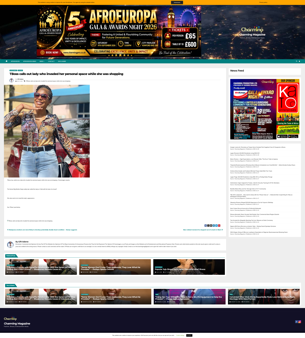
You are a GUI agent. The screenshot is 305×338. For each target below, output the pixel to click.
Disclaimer (62, 61)
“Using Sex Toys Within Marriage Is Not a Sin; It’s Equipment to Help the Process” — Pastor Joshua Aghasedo (188, 298)
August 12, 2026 (161, 301)
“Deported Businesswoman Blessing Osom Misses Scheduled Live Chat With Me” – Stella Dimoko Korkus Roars (262, 165)
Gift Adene (20, 79)
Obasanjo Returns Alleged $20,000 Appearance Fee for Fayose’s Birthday (251, 202)
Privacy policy (263, 2)
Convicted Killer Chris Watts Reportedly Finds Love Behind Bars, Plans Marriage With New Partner (262, 298)
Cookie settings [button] (180, 335)
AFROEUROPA (15, 61)
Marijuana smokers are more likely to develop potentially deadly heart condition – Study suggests (43, 230)
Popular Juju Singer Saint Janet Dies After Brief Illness (180, 269)
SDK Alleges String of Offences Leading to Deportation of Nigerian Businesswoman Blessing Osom (259, 232)
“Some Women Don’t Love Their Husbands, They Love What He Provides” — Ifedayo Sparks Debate (110, 268)
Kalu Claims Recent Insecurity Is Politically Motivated (245, 208)
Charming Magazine (252, 34)
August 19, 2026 (13, 301)
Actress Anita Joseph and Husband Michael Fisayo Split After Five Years (251, 171)
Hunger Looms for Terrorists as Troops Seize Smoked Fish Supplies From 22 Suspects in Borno (257, 147)
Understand (177, 2)
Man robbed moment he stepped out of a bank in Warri (202, 230)
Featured (20, 70)
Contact (51, 61)
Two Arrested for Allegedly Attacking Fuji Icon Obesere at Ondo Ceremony (251, 220)
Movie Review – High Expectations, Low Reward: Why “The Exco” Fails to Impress (254, 159)
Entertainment (13, 70)
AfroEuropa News (29, 61)
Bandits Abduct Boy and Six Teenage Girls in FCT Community (248, 189)
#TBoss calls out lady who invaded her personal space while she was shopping (48, 81)
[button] (296, 61)
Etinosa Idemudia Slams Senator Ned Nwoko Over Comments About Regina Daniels (254, 214)
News (42, 61)
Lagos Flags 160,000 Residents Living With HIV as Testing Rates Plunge (251, 177)
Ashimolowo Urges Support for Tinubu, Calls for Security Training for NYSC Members (254, 183)
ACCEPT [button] (189, 335)
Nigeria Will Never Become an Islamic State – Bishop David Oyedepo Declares (253, 226)
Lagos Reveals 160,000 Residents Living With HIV (244, 153)
